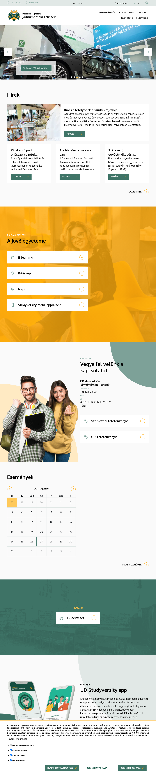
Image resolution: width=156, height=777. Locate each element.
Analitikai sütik (19, 755)
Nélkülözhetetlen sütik (23, 746)
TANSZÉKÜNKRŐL (107, 12)
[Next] (148, 52)
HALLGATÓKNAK (142, 18)
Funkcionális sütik (20, 750)
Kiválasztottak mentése (60, 768)
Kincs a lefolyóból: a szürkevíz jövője (90, 110)
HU (139, 3)
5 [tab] (82, 77)
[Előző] (8, 52)
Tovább (70, 134)
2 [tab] (74, 77)
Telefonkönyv (33, 3)
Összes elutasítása (96, 768)
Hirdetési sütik (18, 760)
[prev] (9, 488)
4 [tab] (80, 77)
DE (74, 3)
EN (135, 3)
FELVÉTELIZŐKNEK (127, 18)
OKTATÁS (121, 12)
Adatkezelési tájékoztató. (109, 735)
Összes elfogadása (130, 768)
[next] (73, 488)
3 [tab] (77, 77)
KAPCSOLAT (142, 12)
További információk (17, 739)
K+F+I (131, 12)
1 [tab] (71, 77)
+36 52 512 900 (88, 391)
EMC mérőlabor (57, 68)
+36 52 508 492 (16, 3)
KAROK (80, 3)
